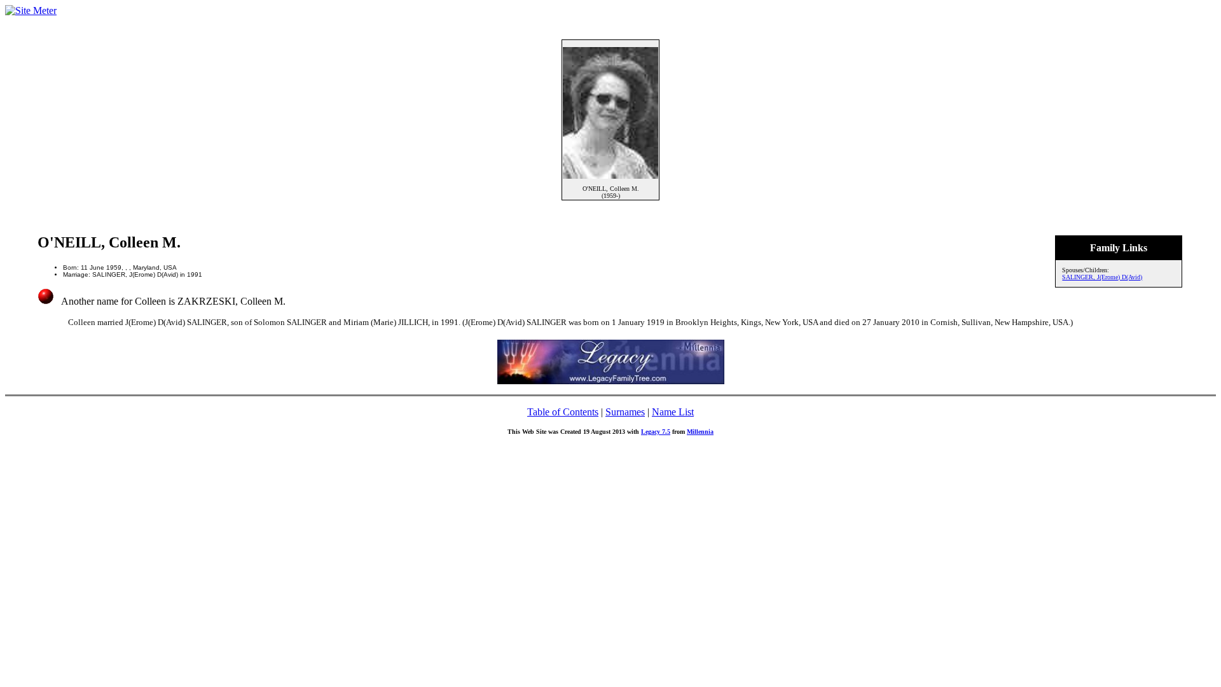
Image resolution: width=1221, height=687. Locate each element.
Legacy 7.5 (655, 431)
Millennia (700, 431)
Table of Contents (562, 411)
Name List (673, 411)
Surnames (625, 411)
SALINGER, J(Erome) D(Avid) (1102, 277)
